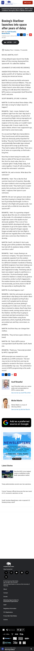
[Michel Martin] (6, 403)
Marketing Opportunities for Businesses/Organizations (11, 600)
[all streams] (31, 649)
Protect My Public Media (10, 616)
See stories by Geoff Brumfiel (21, 393)
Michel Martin (6, 33)
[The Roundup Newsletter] (17, 446)
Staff (4, 604)
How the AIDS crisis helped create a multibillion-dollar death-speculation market (22, 473)
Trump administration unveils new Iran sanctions (16, 484)
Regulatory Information (9, 608)
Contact (5, 593)
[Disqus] (17, 535)
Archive (5, 619)
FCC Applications (8, 612)
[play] (3, 649)
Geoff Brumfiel (11, 32)
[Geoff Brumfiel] (6, 384)
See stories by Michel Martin (20, 409)
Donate (28, 2)
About (5, 589)
